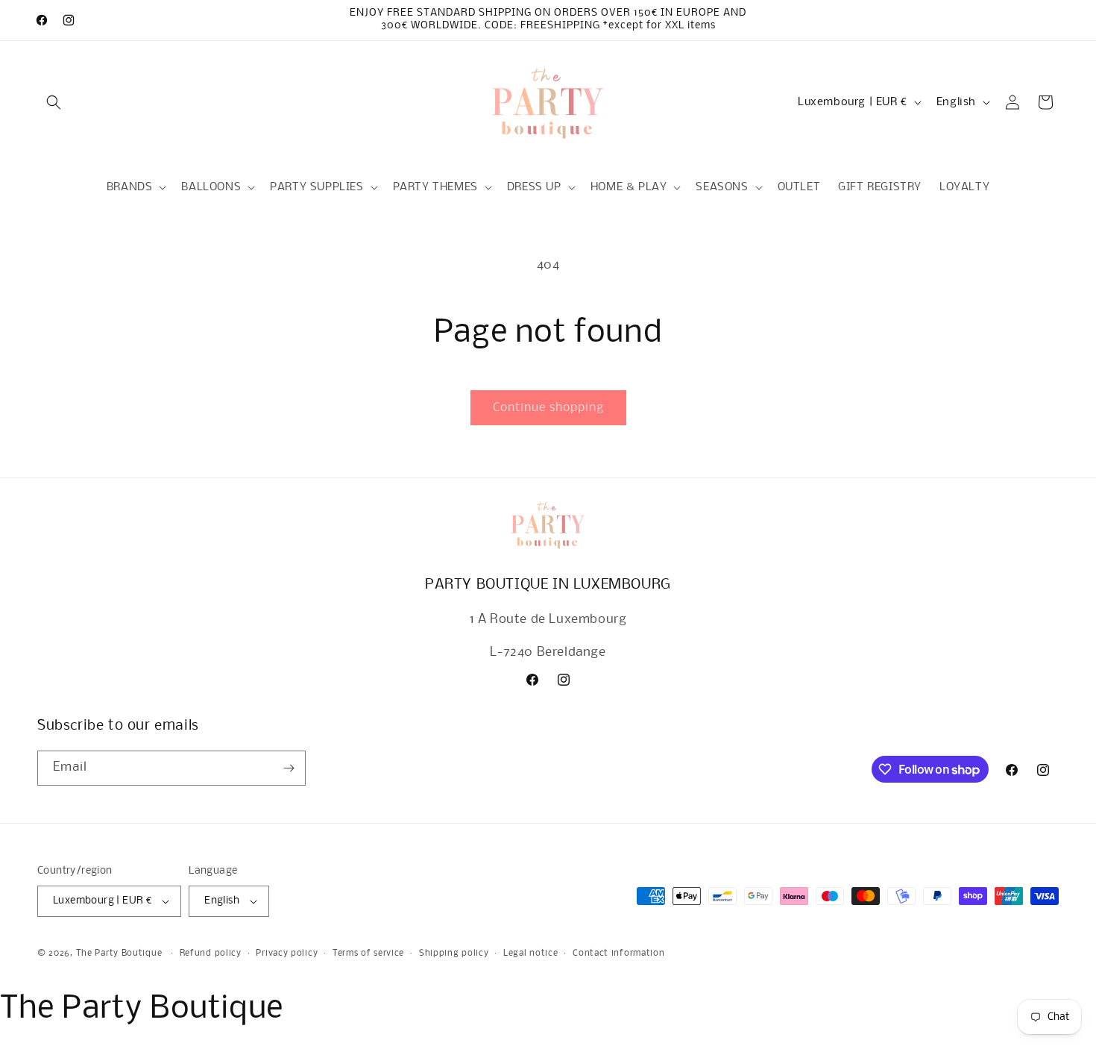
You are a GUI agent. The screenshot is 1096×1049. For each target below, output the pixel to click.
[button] (53, 102)
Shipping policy (454, 953)
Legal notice (530, 953)
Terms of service (368, 953)
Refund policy (211, 953)
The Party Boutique (119, 953)
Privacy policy (287, 953)
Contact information (618, 953)
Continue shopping (548, 407)
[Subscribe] (288, 768)
